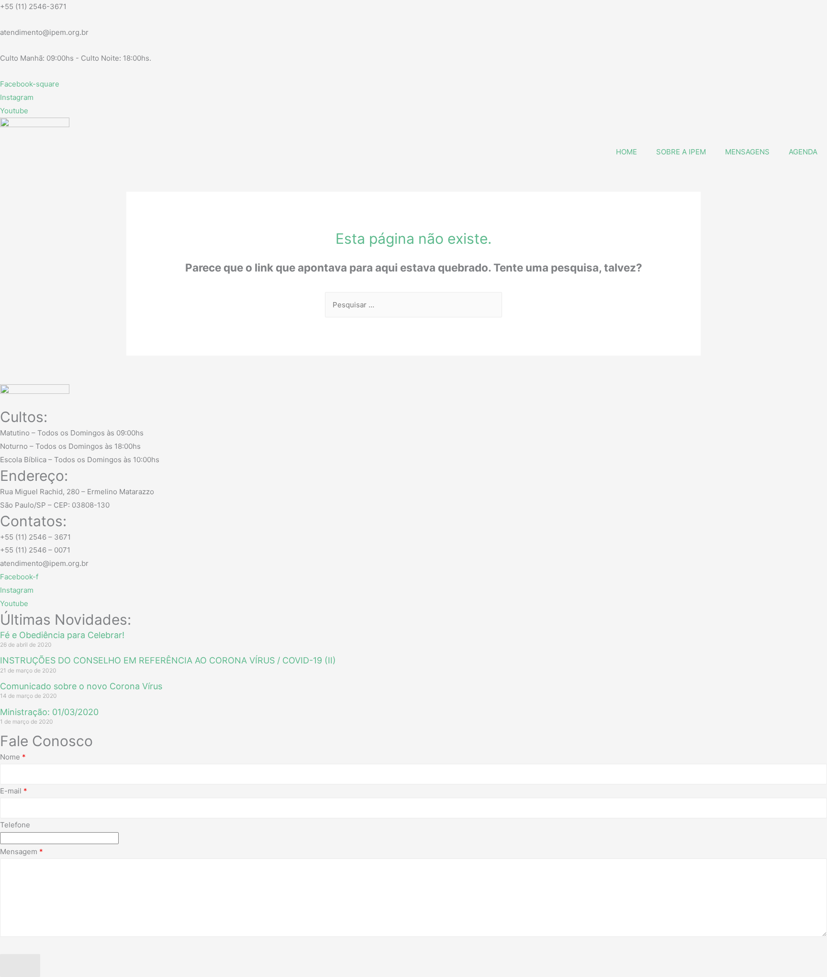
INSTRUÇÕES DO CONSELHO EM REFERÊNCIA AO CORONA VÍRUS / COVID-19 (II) (168, 660)
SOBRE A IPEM (681, 151)
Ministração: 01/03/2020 (49, 712)
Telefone (15, 824)
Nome (13, 756)
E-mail (13, 790)
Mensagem (21, 851)
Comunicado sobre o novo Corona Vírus (81, 686)
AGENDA (803, 151)
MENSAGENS (747, 151)
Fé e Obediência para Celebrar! (62, 635)
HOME (626, 151)
